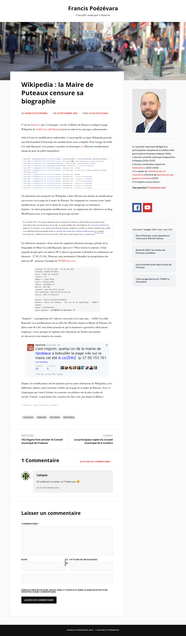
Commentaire (30, 524)
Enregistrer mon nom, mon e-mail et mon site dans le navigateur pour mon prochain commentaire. (64, 591)
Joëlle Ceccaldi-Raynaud (49, 129)
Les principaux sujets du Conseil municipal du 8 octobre (93, 441)
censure (41, 417)
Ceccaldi (28, 417)
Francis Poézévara (93, 8)
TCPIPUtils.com (66, 260)
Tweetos (35, 124)
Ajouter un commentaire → (96, 462)
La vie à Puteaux (98, 113)
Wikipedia (69, 417)
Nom (24, 560)
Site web (66, 562)
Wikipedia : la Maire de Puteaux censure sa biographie (57, 93)
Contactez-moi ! (157, 187)
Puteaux (55, 417)
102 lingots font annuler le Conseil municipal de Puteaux (42, 441)
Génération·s (138, 167)
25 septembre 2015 (67, 113)
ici (82, 146)
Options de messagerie (83, 560)
